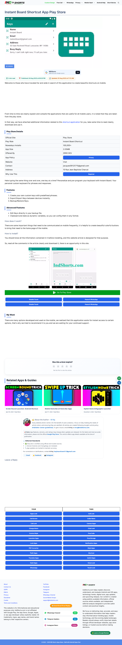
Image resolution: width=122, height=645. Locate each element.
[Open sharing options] (119, 383)
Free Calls (91, 533)
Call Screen (33, 518)
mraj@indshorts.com (81, 427)
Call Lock (91, 513)
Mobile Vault (89, 2)
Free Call (59, 2)
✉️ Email (27, 455)
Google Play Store (53, 434)
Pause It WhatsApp (91, 299)
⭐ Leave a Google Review (100, 633)
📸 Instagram (48, 455)
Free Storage (91, 538)
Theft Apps (33, 553)
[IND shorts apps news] (15, 2)
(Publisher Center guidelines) (42, 427)
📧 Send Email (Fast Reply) (61, 606)
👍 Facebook (37, 455)
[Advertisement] (62, 99)
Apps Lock (33, 513)
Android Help (101, 2)
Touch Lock (91, 568)
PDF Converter (34, 548)
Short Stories (111, 2)
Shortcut (91, 553)
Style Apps (91, 548)
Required (91, 174)
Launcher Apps (34, 538)
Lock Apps (33, 543)
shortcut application (71, 122)
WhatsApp (70, 2)
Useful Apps (91, 558)
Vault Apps (33, 563)
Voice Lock (91, 563)
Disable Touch (33, 299)
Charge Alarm (33, 528)
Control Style (33, 533)
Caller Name (91, 518)
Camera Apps (91, 523)
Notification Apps (91, 543)
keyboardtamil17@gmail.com (64, 451)
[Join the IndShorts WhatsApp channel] (119, 378)
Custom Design (50, 2)
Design (10, 66)
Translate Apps (34, 558)
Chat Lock (91, 528)
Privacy (77, 2)
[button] (118, 2)
